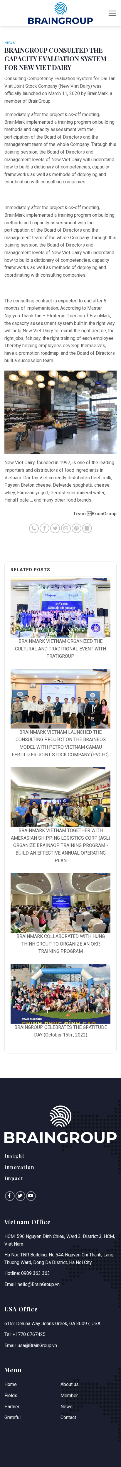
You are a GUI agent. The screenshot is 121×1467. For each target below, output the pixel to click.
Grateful (12, 1417)
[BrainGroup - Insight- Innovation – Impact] (60, 13)
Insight (14, 1156)
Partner (11, 1406)
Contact (68, 1417)
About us (69, 1384)
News (9, 42)
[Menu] (112, 13)
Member (69, 1395)
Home (10, 1384)
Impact (13, 1178)
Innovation (19, 1167)
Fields (10, 1395)
